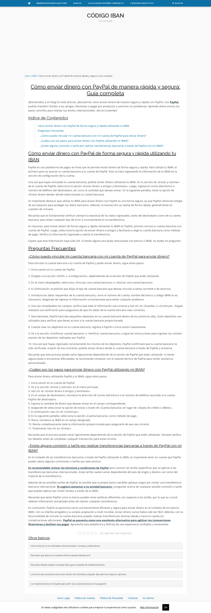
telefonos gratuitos (142, 3)
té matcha (148, 598)
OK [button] (165, 607)
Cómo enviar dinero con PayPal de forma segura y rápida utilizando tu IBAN (83, 126)
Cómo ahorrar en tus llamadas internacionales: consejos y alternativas (65, 545)
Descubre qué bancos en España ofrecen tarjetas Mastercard (60, 555)
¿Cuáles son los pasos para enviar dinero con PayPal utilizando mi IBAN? (84, 140)
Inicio (27, 75)
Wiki (34, 75)
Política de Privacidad (111, 598)
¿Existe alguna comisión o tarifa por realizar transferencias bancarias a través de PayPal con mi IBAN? (102, 145)
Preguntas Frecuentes (51, 130)
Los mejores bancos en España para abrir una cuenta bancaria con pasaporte (68, 583)
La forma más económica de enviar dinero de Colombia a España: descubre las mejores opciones (78, 574)
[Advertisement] (105, 48)
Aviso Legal (63, 598)
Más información (149, 607)
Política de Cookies (84, 598)
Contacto (133, 598)
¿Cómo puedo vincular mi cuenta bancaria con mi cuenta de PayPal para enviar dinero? (93, 135)
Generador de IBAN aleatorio (51, 3)
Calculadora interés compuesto (106, 3)
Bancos (77, 3)
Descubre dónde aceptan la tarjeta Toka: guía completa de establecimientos (68, 564)
